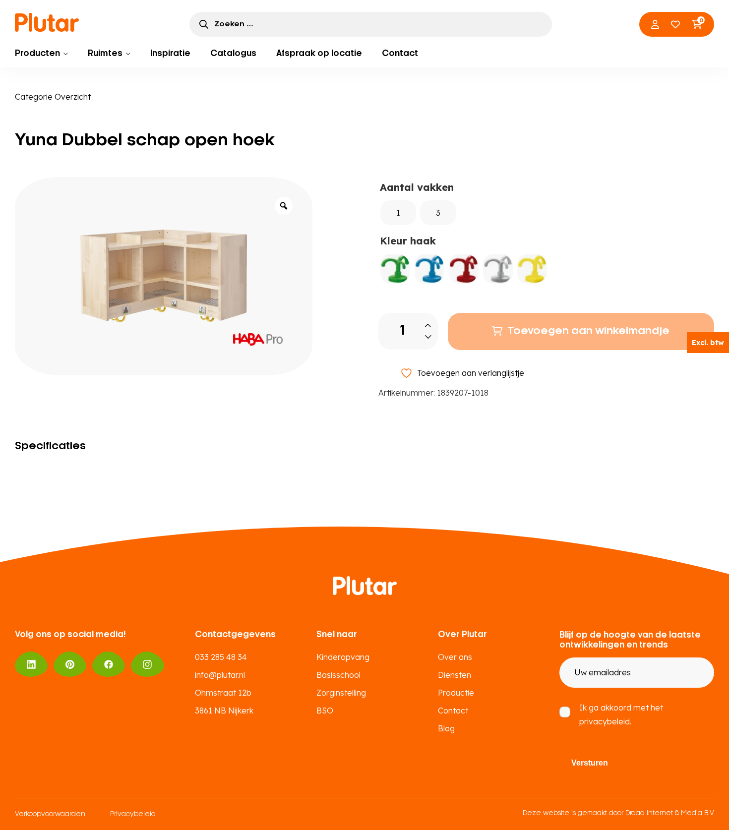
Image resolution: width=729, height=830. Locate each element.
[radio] (398, 212)
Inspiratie (170, 54)
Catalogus (233, 54)
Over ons (455, 657)
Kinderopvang (342, 657)
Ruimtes (105, 54)
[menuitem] (41, 53)
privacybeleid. (605, 721)
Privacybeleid (133, 814)
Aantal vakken (417, 187)
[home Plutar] (47, 22)
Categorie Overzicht (53, 97)
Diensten (454, 675)
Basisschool (338, 675)
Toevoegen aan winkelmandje (588, 331)
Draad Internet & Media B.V (669, 813)
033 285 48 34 (221, 657)
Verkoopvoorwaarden (50, 814)
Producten (37, 54)
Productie (456, 693)
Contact (400, 54)
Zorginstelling (341, 693)
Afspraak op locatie (319, 54)
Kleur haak (408, 241)
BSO (324, 710)
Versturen (589, 763)
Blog (446, 728)
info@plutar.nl (220, 675)
